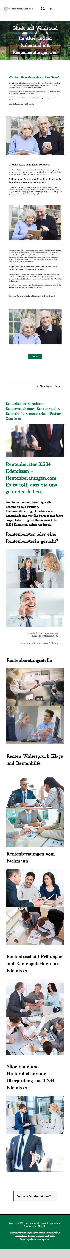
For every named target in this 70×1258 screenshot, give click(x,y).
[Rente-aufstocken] (35, 307)
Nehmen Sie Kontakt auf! (33, 1196)
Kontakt (42, 1226)
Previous (46, 386)
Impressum (54, 1223)
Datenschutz (30, 1226)
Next (58, 386)
